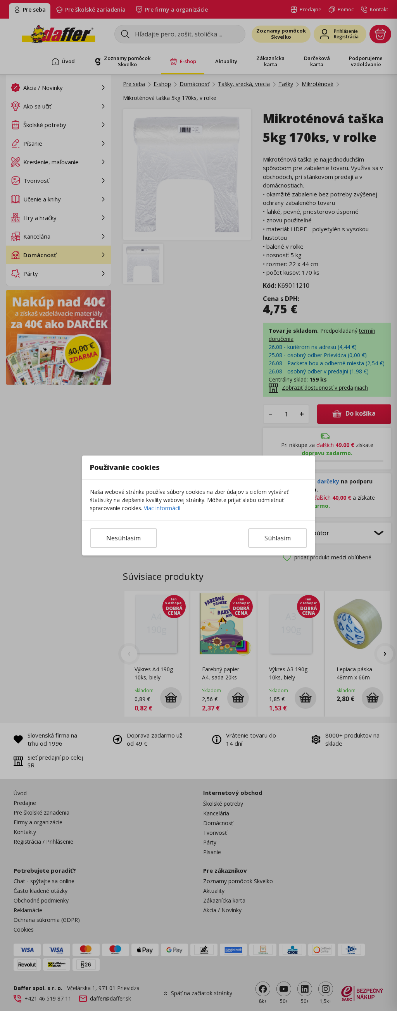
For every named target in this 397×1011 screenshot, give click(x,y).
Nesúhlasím (123, 538)
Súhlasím (277, 538)
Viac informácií (162, 508)
